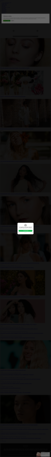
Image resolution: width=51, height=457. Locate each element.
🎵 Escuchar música (25, 230)
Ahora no (25, 232)
